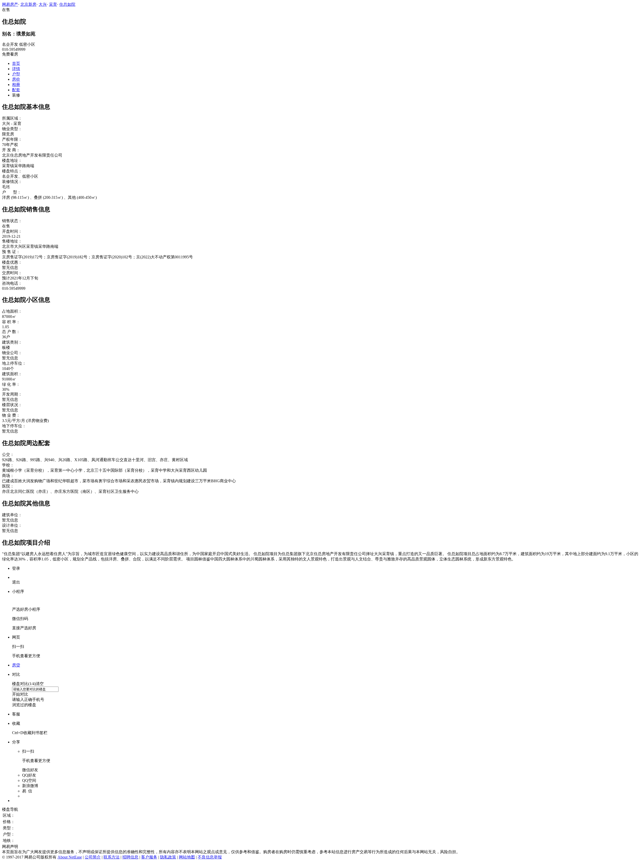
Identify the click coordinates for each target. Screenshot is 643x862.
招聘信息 (130, 857)
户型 (16, 74)
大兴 (43, 4)
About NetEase (70, 857)
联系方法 (111, 857)
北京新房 (28, 4)
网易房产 (10, 4)
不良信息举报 (210, 857)
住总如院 (67, 4)
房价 (16, 79)
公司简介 (93, 857)
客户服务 (149, 857)
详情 (16, 69)
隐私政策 (168, 857)
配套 (16, 90)
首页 (16, 63)
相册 (16, 84)
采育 (53, 4)
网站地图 (187, 857)
